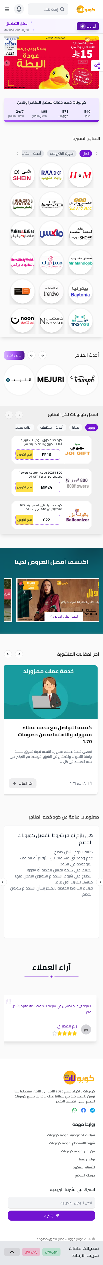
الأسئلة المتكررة (83, 1167)
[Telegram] (92, 1110)
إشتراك (48, 1215)
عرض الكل (14, 355)
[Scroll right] (17, 153)
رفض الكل (31, 1252)
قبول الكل (51, 1252)
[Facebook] (83, 1110)
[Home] (51, 1078)
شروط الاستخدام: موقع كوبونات (72, 1143)
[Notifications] (19, 9)
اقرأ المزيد (27, 783)
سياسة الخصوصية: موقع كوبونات (71, 1135)
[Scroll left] (96, 153)
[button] (86, 153)
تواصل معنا (87, 1159)
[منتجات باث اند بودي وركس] (51, 62)
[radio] (77, 1033)
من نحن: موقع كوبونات (78, 1151)
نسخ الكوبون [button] (24, 454)
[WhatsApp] (74, 1110)
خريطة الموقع (85, 1175)
